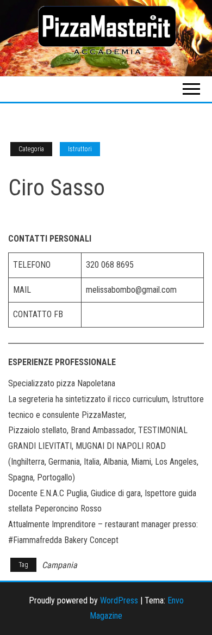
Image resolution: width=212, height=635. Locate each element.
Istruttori (80, 149)
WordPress (119, 600)
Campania (59, 565)
